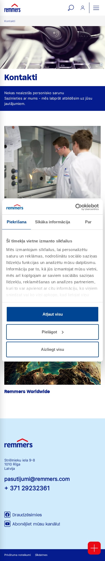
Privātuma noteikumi (17, 554)
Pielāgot (49, 331)
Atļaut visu (53, 314)
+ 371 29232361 (27, 488)
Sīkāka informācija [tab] (52, 222)
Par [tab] (88, 222)
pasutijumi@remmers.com (37, 479)
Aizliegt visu (52, 349)
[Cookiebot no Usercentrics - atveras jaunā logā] (75, 206)
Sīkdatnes (41, 554)
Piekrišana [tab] (17, 222)
